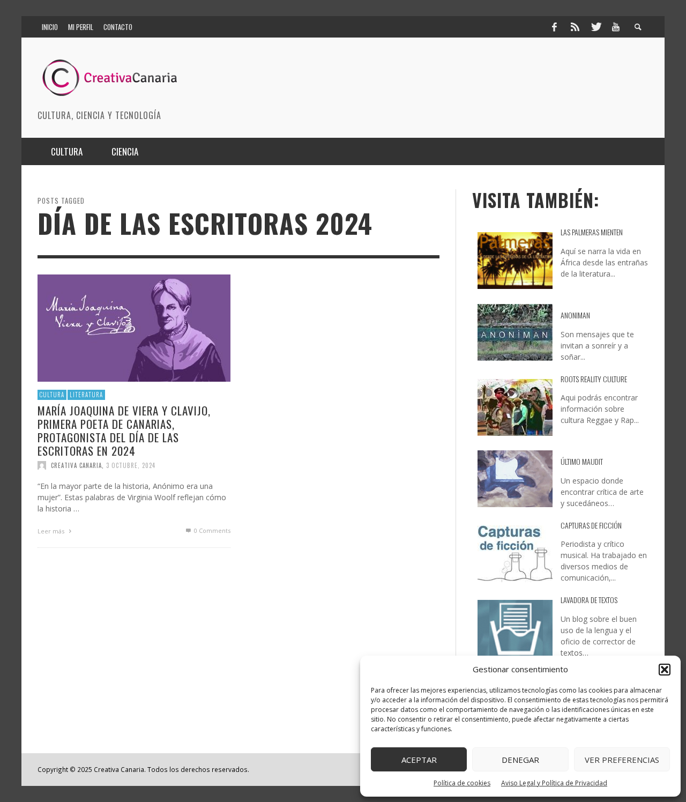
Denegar (520, 759)
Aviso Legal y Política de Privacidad (554, 783)
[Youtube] (616, 27)
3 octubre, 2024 (130, 465)
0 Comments (211, 530)
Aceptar (419, 759)
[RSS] (575, 27)
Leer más (52, 531)
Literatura (86, 394)
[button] (664, 669)
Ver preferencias (622, 759)
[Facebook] (554, 27)
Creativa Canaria (76, 465)
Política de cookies (462, 783)
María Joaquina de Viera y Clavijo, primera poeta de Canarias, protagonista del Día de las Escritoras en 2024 (124, 430)
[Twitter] (595, 27)
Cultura (52, 394)
